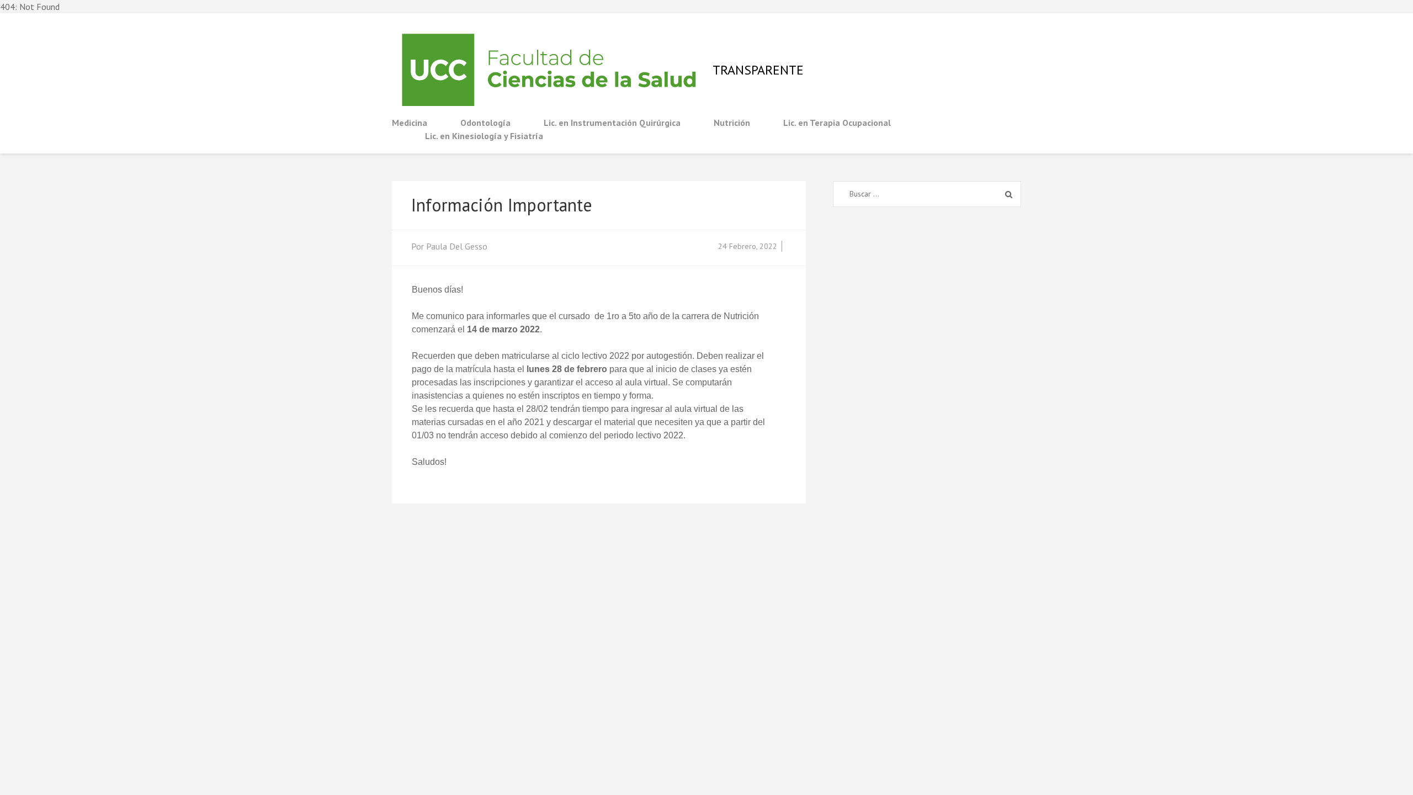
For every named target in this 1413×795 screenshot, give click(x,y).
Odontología (485, 122)
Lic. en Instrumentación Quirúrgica (612, 122)
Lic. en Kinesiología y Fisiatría (484, 135)
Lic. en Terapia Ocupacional (837, 122)
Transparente (758, 69)
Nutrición (732, 122)
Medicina (409, 122)
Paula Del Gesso (456, 246)
